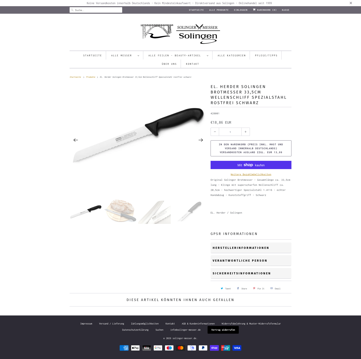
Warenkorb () (266, 10)
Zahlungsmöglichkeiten (145, 323)
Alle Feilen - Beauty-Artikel (177, 55)
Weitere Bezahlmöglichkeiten (251, 174)
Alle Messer (123, 55)
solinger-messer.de (184, 338)
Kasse (286, 10)
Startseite (196, 10)
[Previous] (75, 140)
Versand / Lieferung (111, 323)
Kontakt (192, 64)
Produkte (91, 77)
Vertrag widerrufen (223, 329)
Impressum (86, 323)
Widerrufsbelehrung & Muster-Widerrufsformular (251, 323)
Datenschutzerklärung (135, 329)
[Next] (201, 140)
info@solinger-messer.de (185, 329)
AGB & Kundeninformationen (198, 323)
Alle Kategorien (232, 55)
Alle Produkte (219, 10)
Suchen (159, 329)
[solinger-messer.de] (180, 33)
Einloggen (241, 10)
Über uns (169, 64)
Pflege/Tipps (266, 55)
